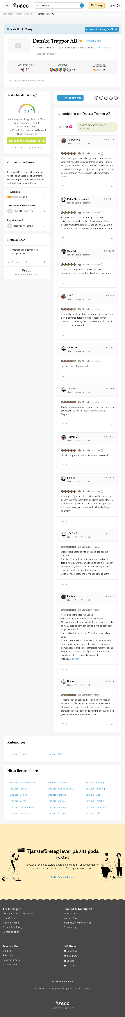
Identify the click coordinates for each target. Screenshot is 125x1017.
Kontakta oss (70, 913)
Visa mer (74, 659)
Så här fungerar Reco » (62, 877)
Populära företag (82, 988)
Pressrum (8, 955)
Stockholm (40, 988)
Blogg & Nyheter (10, 918)
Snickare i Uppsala (56, 813)
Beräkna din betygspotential (27, 140)
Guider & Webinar (11, 923)
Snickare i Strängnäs (96, 807)
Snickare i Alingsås (57, 795)
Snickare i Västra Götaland (60, 789)
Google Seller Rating (12, 927)
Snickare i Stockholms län (22, 782)
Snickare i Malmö (18, 801)
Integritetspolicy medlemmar (77, 923)
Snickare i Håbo (93, 813)
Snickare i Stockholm (58, 782)
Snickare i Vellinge (18, 754)
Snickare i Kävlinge (57, 801)
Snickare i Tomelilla (95, 801)
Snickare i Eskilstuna (19, 813)
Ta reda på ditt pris (12, 932)
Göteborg (51, 988)
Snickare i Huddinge (95, 782)
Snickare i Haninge (18, 789)
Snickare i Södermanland (22, 807)
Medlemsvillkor (10, 964)
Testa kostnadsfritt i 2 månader (18, 913)
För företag (97, 5)
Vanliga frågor (70, 918)
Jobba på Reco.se (11, 960)
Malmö (60, 988)
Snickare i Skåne (55, 754)
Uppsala (69, 988)
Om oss (7, 951)
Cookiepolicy (70, 927)
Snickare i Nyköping (57, 807)
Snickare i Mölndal (18, 795)
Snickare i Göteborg (95, 789)
